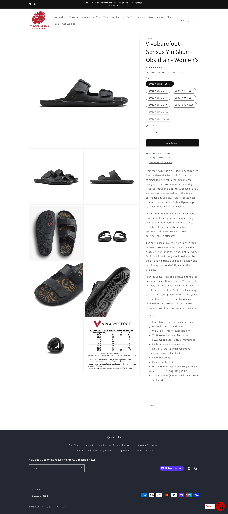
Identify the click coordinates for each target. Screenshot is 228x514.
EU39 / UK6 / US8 (184, 97)
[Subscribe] (81, 468)
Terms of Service (144, 450)
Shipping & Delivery (147, 445)
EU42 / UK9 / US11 (160, 112)
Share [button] (152, 405)
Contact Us (89, 445)
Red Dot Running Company (46, 507)
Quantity (150, 125)
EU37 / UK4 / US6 (184, 90)
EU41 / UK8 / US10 (184, 104)
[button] (60, 17)
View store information (160, 162)
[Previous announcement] (81, 4)
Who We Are (75, 445)
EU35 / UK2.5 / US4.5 (160, 83)
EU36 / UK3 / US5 (158, 90)
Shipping (162, 72)
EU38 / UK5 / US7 (158, 97)
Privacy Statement (124, 450)
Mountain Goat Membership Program (116, 445)
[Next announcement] (147, 4)
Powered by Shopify (65, 507)
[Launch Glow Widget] (220, 506)
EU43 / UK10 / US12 (160, 119)
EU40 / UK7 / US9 (158, 104)
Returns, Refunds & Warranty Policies (94, 450)
